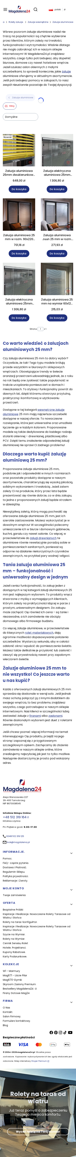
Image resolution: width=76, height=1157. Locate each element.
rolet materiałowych (39, 633)
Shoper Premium (39, 1061)
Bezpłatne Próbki (13, 909)
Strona (33, 328)
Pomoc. (7, 858)
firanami (35, 716)
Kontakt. (8, 1012)
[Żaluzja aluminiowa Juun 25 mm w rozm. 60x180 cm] (57, 215)
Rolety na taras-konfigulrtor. (20, 922)
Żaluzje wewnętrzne (38, 22)
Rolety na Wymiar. (14, 939)
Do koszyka (19, 189)
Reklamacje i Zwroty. (15, 880)
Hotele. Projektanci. (14, 947)
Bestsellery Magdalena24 (18, 988)
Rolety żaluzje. (16, 22)
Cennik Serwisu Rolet (15, 943)
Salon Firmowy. (12, 1016)
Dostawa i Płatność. (15, 867)
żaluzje (66, 71)
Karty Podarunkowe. (15, 956)
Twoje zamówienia (14, 895)
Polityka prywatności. (15, 876)
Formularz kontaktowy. (17, 1021)
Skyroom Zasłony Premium (19, 984)
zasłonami (55, 716)
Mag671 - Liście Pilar (15, 975)
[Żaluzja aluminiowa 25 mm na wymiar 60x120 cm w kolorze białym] (57, 279)
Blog (5, 1025)
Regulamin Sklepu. (14, 872)
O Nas (6, 1007)
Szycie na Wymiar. (14, 934)
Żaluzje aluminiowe (62, 22)
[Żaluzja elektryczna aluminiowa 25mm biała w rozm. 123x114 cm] (19, 279)
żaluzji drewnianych (43, 538)
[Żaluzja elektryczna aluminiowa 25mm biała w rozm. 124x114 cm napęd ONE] (57, 151)
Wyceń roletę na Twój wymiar (38, 1132)
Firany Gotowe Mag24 (16, 993)
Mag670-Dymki (12, 980)
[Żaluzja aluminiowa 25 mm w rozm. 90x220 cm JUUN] (19, 215)
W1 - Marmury (11, 971)
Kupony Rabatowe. (14, 952)
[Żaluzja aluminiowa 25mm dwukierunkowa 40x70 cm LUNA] (19, 151)
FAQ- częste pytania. (16, 863)
